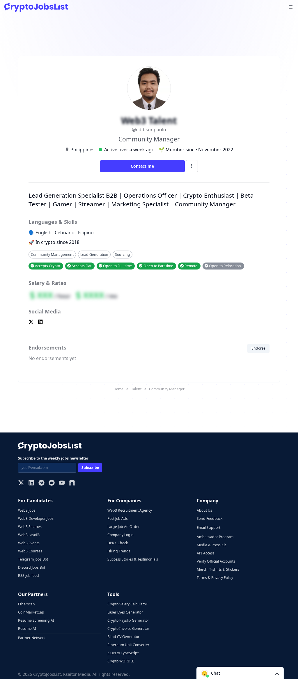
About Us (204, 510)
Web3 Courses (30, 551)
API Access (205, 553)
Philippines (82, 149)
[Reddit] (52, 483)
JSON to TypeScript (123, 652)
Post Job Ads (117, 518)
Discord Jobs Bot (31, 567)
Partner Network (32, 637)
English (44, 232)
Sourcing (122, 254)
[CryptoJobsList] (36, 7)
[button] (240, 673)
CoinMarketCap (31, 612)
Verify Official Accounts (216, 561)
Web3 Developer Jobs (36, 518)
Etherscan (26, 604)
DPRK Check (117, 542)
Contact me (142, 166)
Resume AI (27, 628)
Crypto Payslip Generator (128, 620)
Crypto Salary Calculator (127, 604)
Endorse (258, 348)
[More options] (192, 166)
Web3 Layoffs (29, 534)
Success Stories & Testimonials (132, 559)
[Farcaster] (72, 483)
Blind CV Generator (123, 636)
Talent (136, 389)
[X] (21, 483)
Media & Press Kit (211, 545)
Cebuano (64, 232)
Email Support (208, 527)
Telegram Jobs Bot (33, 559)
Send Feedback (210, 518)
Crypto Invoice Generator (128, 628)
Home (118, 389)
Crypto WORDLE (120, 661)
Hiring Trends (118, 551)
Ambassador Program (215, 536)
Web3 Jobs (27, 510)
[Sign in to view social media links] (149, 322)
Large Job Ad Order (123, 526)
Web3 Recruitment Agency (129, 510)
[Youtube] (62, 483)
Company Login (120, 534)
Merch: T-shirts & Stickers (218, 569)
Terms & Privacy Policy (215, 577)
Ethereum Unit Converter (128, 644)
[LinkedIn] (31, 483)
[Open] (277, 673)
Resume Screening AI (36, 620)
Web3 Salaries (30, 526)
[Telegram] (41, 483)
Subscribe (90, 467)
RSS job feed (28, 575)
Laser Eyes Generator (125, 612)
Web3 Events (29, 542)
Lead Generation (94, 254)
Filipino (86, 232)
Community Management (52, 254)
